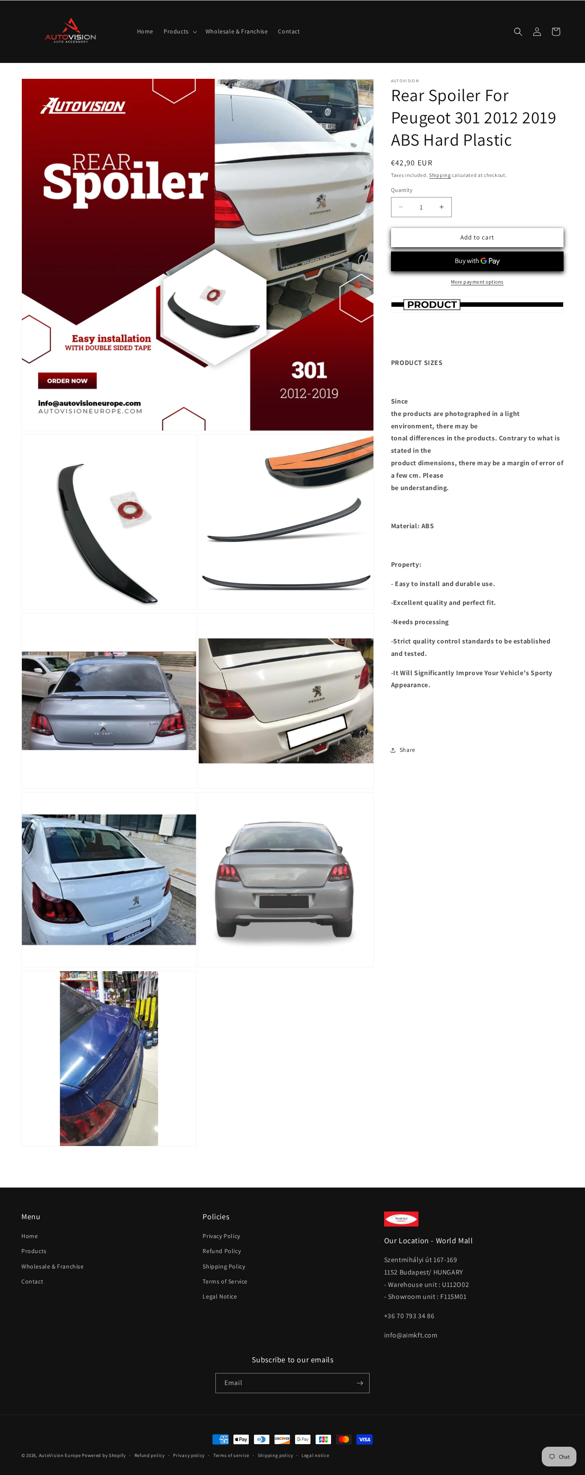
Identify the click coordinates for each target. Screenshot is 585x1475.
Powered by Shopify (104, 1455)
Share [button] (407, 750)
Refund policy (149, 1455)
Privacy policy (189, 1455)
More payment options (477, 281)
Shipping (440, 175)
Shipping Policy (224, 1266)
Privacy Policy (221, 1236)
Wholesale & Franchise (52, 1266)
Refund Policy (222, 1251)
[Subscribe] (359, 1383)
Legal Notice (220, 1296)
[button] (179, 31)
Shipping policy (275, 1455)
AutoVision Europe (60, 1455)
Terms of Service (225, 1281)
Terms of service (231, 1455)
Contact (32, 1281)
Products (34, 1251)
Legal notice (315, 1455)
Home (29, 1236)
